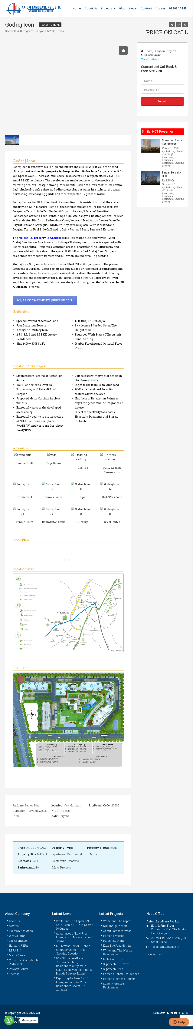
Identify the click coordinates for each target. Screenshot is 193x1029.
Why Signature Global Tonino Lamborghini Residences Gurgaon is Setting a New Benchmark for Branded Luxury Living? (75, 966)
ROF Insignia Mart (115, 926)
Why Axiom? (17, 936)
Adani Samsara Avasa (117, 931)
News (133, 8)
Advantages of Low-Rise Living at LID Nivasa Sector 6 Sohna (74, 937)
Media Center (17, 955)
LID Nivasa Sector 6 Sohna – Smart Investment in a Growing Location (74, 949)
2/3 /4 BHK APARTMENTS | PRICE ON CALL (45, 300)
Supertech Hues (113, 969)
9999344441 (177, 8)
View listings (150, 59)
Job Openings (18, 940)
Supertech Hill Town (116, 964)
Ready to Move (50, 24)
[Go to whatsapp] (9, 1020)
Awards (14, 926)
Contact (146, 8)
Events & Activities (21, 931)
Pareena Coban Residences (121, 974)
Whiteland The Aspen (117, 921)
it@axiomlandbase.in (165, 946)
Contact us (153, 954)
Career (160, 8)
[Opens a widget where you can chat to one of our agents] (178, 1022)
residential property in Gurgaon (40, 238)
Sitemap (14, 974)
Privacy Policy (18, 969)
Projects (106, 8)
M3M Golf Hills (113, 959)
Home (77, 8)
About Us (91, 8)
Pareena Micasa (113, 936)
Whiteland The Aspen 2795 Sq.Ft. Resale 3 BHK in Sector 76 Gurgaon (74, 924)
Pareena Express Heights (119, 979)
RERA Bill (15, 950)
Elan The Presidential (117, 945)
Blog (122, 8)
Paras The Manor (114, 940)
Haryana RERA (18, 945)
